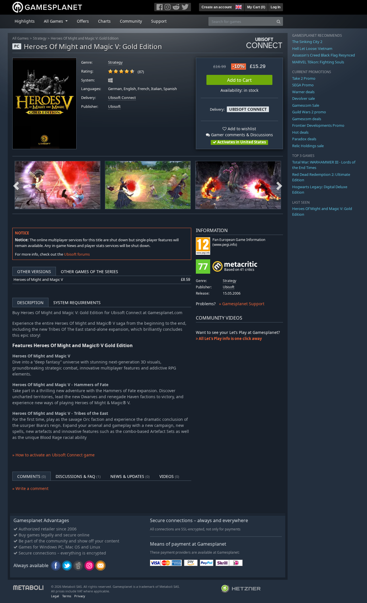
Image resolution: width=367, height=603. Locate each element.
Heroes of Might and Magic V (38, 279)
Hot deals (300, 132)
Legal (55, 596)
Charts (104, 21)
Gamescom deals (306, 118)
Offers (83, 21)
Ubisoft (114, 106)
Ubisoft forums (77, 254)
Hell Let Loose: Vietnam (312, 48)
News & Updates (130, 476)
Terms (66, 596)
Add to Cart (239, 80)
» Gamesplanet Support (241, 303)
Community (131, 21)
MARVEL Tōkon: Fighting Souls (318, 62)
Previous (16, 185)
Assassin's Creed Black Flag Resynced (323, 55)
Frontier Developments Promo (318, 125)
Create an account (217, 7)
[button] (238, 6)
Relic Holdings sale (308, 145)
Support (159, 21)
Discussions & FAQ (78, 476)
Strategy (39, 38)
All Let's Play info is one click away (230, 338)
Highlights (25, 21)
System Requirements (77, 302)
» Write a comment (30, 488)
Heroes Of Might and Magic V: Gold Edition (84, 38)
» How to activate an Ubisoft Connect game (53, 455)
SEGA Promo (303, 84)
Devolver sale (303, 98)
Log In (275, 7)
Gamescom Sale (305, 105)
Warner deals (303, 91)
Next (279, 185)
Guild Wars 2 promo (309, 111)
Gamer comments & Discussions (241, 134)
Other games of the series (89, 271)
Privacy (79, 596)
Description (30, 302)
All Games (20, 38)
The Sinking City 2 (307, 41)
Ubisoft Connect (122, 97)
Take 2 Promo (303, 78)
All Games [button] (54, 21)
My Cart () (256, 7)
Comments (31, 476)
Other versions (34, 271)
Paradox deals (304, 138)
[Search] (278, 21)
